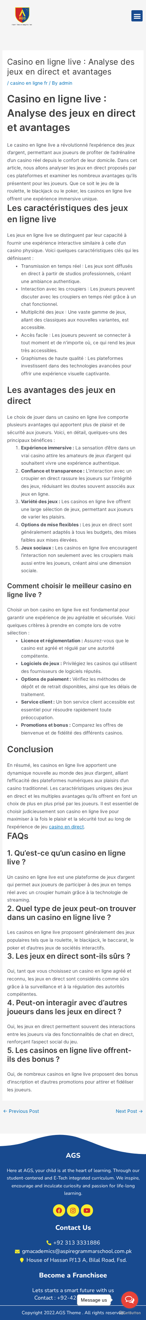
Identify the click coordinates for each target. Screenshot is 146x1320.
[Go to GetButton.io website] (130, 1313)
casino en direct (66, 826)
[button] (137, 15)
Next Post (129, 1111)
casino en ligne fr (29, 83)
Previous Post (21, 1111)
